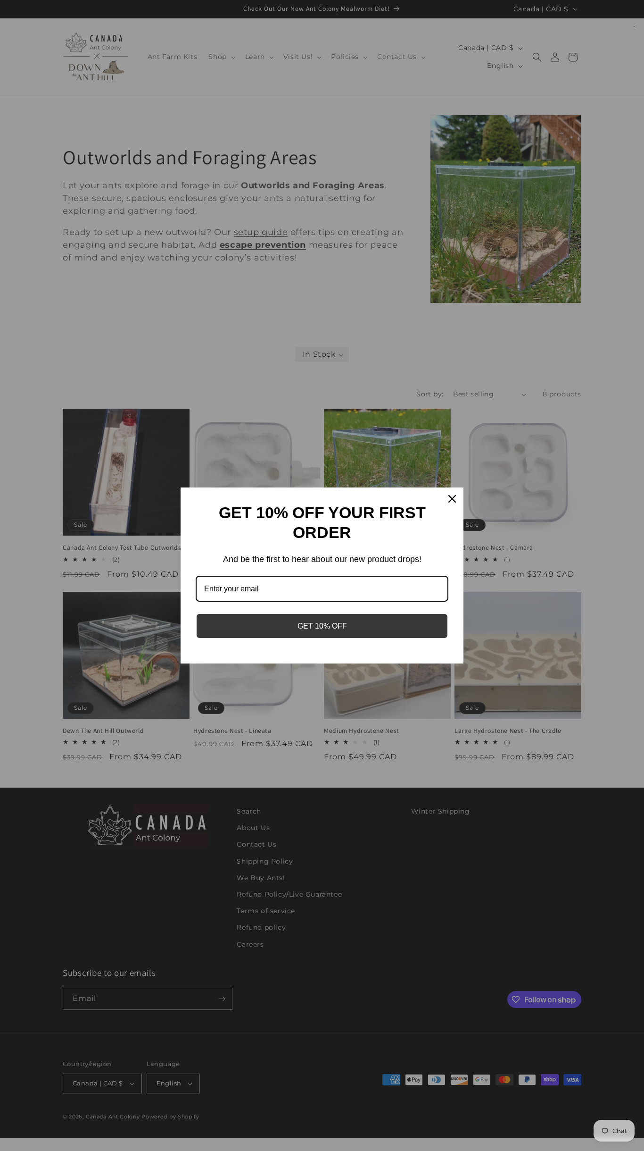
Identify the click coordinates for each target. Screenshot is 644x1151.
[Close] (452, 498)
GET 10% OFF (322, 626)
